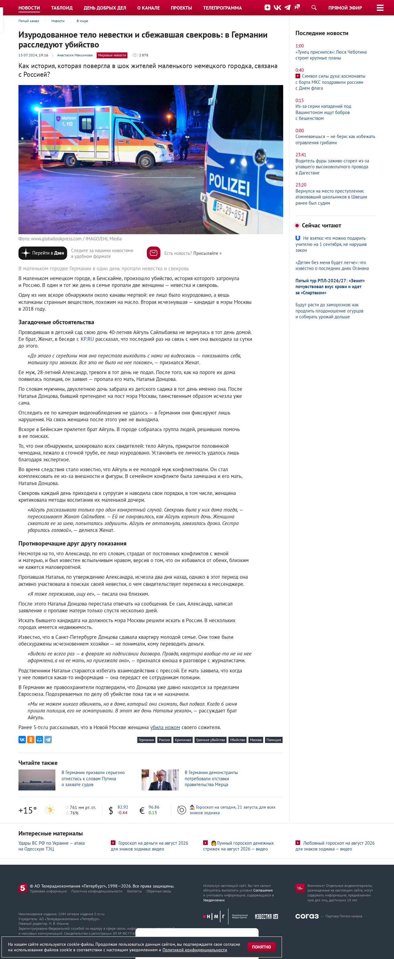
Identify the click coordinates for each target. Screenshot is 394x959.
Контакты (134, 891)
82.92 (123, 807)
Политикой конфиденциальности (195, 950)
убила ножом (165, 727)
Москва (256, 739)
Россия (164, 739)
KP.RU (87, 339)
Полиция (274, 739)
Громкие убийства (210, 739)
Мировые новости (112, 55)
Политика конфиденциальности (97, 891)
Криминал (183, 739)
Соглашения (263, 890)
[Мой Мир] (39, 739)
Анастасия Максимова (75, 55)
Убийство (237, 739)
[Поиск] (314, 7)
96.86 (154, 807)
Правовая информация (48, 891)
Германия (146, 739)
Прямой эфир (345, 8)
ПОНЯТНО (261, 947)
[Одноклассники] (30, 739)
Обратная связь (159, 891)
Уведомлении (214, 900)
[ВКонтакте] (22, 739)
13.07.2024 (27, 55)
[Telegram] (48, 739)
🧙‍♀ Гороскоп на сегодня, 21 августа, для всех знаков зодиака (232, 809)
